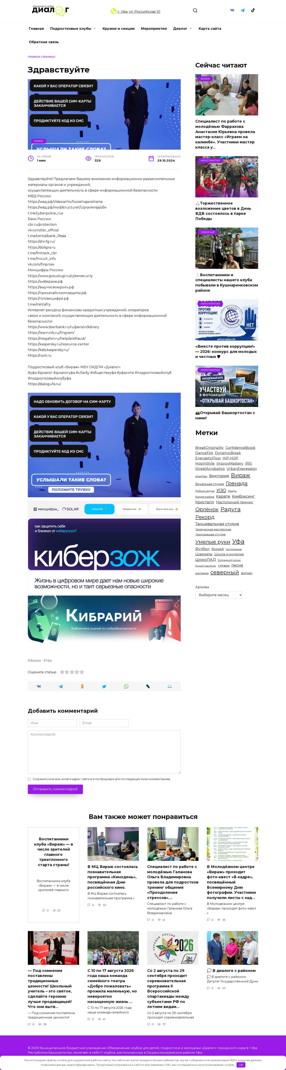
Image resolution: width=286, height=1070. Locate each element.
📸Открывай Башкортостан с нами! (225, 415)
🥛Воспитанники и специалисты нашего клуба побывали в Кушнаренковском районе (226, 282)
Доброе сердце (205, 491)
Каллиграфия (204, 496)
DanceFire (204, 453)
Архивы (202, 587)
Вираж (38, 141)
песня (237, 565)
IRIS (248, 463)
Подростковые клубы (70, 29)
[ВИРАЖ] (226, 113)
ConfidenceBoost (240, 448)
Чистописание (234, 549)
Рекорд (205, 517)
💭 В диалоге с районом (231, 970)
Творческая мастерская (213, 529)
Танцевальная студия (217, 523)
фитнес (247, 573)
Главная (36, 29)
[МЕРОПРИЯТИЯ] (226, 195)
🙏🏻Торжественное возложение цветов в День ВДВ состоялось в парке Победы (223, 211)
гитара (223, 565)
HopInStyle (205, 463)
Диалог (180, 29)
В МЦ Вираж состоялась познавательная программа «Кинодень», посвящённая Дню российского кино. (113, 877)
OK (241, 1064)
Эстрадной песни (229, 560)
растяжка (202, 573)
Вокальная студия (209, 484)
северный (224, 572)
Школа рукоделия (229, 554)
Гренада (236, 483)
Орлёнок (207, 509)
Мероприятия (154, 29)
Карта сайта (210, 29)
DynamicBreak (228, 453)
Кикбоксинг (243, 496)
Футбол (202, 549)
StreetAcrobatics (210, 468)
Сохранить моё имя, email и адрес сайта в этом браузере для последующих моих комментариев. (102, 779)
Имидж (232, 491)
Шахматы (203, 554)
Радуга (230, 509)
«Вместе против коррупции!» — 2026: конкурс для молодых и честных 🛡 (226, 351)
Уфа (49, 660)
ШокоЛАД (205, 559)
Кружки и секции (119, 29)
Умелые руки (212, 542)
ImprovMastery (229, 463)
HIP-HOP (230, 458)
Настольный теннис (234, 502)
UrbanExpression (242, 468)
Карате (223, 496)
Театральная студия (210, 534)
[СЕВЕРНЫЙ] (226, 266)
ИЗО (221, 490)
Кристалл (204, 502)
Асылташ (201, 476)
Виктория (219, 475)
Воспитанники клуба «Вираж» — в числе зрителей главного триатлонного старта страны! (53, 852)
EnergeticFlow (208, 458)
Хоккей (217, 549)
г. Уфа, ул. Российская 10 (138, 12)
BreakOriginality (209, 448)
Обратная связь (44, 42)
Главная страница (41, 56)
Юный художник (205, 565)
